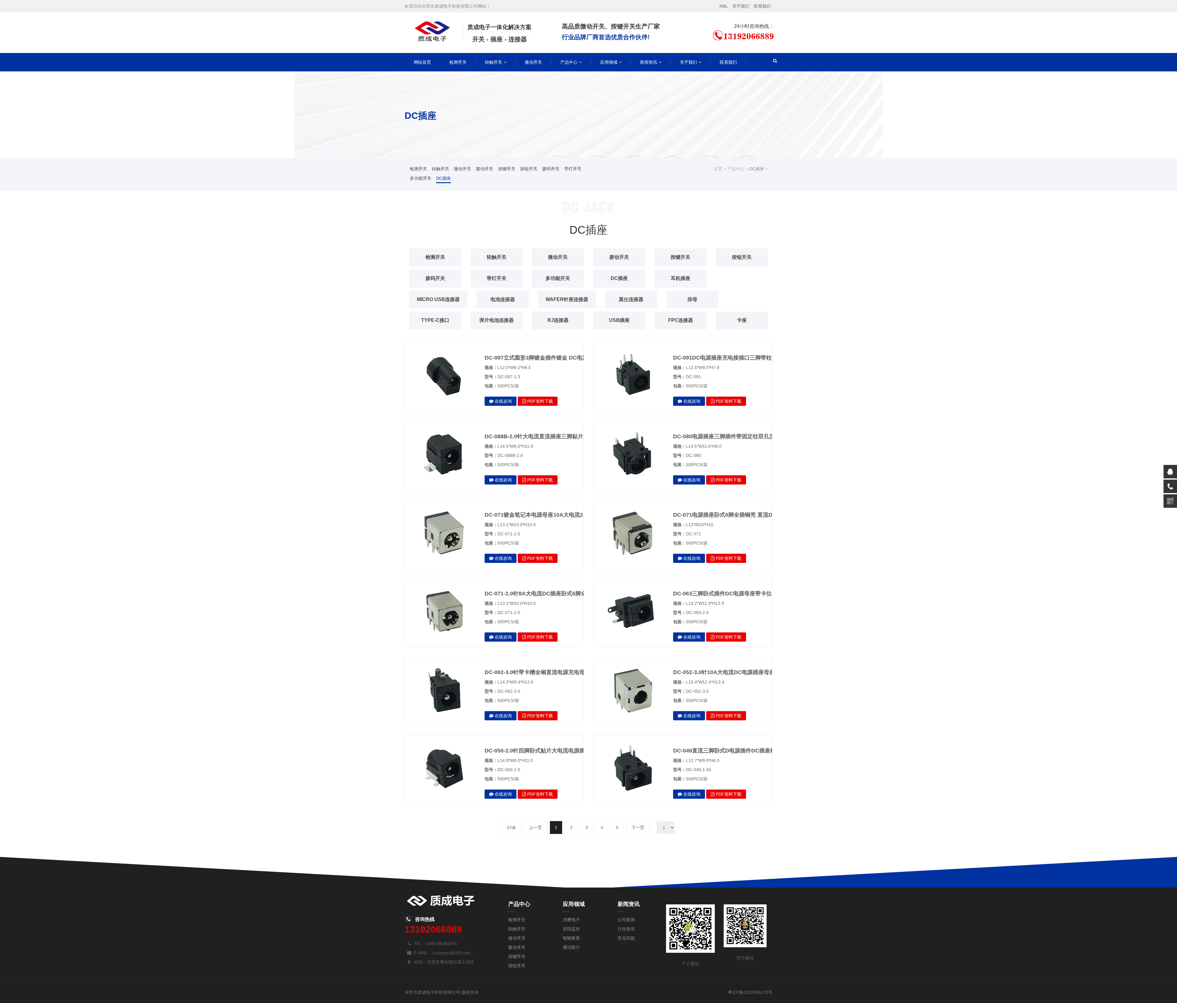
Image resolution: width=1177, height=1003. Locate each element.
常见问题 (626, 938)
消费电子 (571, 919)
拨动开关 (484, 168)
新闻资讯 (648, 62)
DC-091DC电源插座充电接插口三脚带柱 (722, 358)
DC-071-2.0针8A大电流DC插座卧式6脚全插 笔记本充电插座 (558, 593)
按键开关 (506, 168)
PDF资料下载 (539, 401)
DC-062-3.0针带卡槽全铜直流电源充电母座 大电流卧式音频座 (560, 672)
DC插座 (443, 178)
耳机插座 (680, 278)
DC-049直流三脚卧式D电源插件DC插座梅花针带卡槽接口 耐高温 (752, 751)
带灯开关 (572, 168)
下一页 (637, 827)
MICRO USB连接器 (438, 299)
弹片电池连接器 (496, 320)
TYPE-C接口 (435, 320)
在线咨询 (502, 401)
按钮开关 (528, 168)
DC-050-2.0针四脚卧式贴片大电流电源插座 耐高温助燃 (552, 751)
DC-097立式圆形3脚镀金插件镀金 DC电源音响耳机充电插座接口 (564, 358)
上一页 (535, 827)
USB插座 (619, 320)
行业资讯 (626, 928)
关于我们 (740, 6)
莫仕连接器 (631, 299)
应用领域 (608, 62)
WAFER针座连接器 (567, 299)
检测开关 (458, 62)
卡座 (742, 320)
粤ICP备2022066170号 (750, 992)
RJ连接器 (558, 320)
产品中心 (568, 62)
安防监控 (571, 928)
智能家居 (571, 938)
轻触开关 (493, 62)
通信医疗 (571, 947)
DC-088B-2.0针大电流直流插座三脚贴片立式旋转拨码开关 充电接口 (568, 436)
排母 (692, 299)
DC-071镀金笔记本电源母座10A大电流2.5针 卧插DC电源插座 (560, 515)
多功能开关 (420, 178)
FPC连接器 (680, 320)
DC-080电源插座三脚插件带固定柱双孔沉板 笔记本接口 (741, 436)
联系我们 (762, 6)
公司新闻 (626, 919)
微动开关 (533, 62)
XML (723, 6)
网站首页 (422, 62)
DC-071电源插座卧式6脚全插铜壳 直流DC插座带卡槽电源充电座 (752, 515)
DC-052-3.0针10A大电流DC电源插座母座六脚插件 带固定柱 (747, 672)
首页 (718, 168)
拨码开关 (550, 168)
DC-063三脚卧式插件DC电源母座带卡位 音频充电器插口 (742, 593)
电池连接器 (502, 299)
